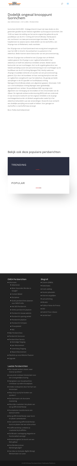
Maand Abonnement (19, 352)
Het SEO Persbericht (19, 306)
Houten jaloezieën (48, 292)
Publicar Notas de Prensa (51, 305)
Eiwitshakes (46, 286)
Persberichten (34, 22)
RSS (13, 330)
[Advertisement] (38, 130)
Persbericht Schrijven (19, 323)
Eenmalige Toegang (18, 342)
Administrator (15, 22)
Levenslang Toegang (19, 349)
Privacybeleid (16, 326)
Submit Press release (49, 312)
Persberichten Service (17, 339)
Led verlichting (47, 299)
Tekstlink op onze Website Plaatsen (21, 355)
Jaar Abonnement (18, 345)
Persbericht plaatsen (19, 320)
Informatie (12, 282)
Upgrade (12, 358)
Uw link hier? (46, 315)
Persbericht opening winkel (21, 316)
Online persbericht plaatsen (21, 310)
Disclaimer (15, 297)
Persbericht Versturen (17, 336)
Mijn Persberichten (15, 333)
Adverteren (16, 285)
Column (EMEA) (47, 282)
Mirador (45, 302)
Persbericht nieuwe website (21, 313)
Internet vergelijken (49, 296)
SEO (43, 309)
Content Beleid (17, 294)
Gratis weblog (47, 289)
